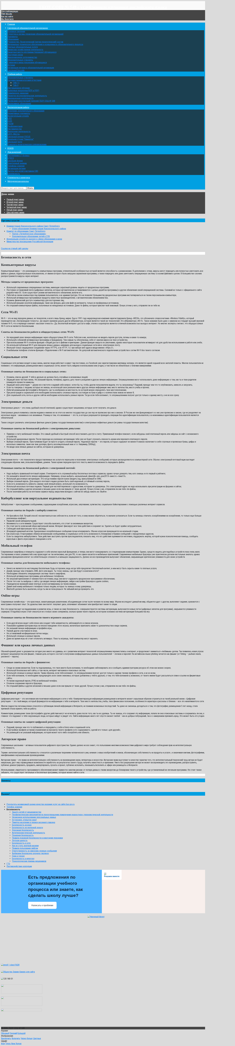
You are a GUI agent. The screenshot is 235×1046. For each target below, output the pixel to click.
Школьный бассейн (15, 70)
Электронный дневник (17, 163)
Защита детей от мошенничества (26, 812)
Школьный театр (14, 142)
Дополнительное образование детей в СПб (31, 236)
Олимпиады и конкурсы (18, 177)
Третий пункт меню (15, 204)
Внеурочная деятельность (18, 131)
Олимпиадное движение (18, 93)
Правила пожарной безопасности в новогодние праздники (37, 838)
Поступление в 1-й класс (18, 155)
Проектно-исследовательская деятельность (27, 95)
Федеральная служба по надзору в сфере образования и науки (34, 239)
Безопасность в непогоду (23, 858)
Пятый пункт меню (15, 210)
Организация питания (16, 168)
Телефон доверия (14, 807)
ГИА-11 (16, 82)
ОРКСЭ (10, 158)
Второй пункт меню (15, 202)
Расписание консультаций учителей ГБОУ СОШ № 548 (31, 101)
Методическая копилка (18, 181)
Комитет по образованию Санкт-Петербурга (26, 231)
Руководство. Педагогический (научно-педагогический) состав (35, 42)
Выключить (6, 1038)
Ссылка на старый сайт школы (14, 248)
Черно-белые (27, 1038)
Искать (30, 188)
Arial (3, 1043)
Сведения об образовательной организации (27, 27)
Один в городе (18, 856)
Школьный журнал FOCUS (18, 136)
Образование (13, 39)
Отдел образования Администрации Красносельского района (39, 228)
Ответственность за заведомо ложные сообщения (34, 851)
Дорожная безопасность (23, 830)
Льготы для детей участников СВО (22, 171)
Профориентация (14, 126)
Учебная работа (14, 74)
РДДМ (10, 123)
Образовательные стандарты (20, 60)
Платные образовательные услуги (22, 47)
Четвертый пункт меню (17, 207)
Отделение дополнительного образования (25, 111)
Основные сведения (16, 31)
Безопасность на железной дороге (27, 827)
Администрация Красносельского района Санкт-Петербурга (33, 226)
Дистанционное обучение (18, 88)
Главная (11, 24)
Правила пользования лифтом (25, 848)
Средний (13, 1033)
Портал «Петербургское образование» (29, 234)
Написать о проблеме (42, 905)
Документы (12, 36)
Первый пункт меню (15, 199)
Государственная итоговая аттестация (24, 80)
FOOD (10, 148)
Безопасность (13, 173)
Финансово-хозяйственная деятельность (25, 49)
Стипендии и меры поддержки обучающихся (27, 62)
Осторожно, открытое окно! (24, 820)
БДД (9, 118)
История (11, 65)
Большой (21, 1033)
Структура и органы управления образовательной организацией (35, 34)
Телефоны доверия (15, 166)
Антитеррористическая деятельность (28, 832)
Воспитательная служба (18, 116)
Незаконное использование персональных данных (34, 817)
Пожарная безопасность (23, 835)
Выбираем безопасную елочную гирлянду (30, 853)
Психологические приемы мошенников (29, 861)
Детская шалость (19, 840)
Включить (16, 1038)
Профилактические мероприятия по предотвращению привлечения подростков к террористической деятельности (62, 814)
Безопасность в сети (21, 843)
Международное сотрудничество (22, 57)
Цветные (37, 1038)
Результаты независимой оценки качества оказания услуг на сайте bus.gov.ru (41, 804)
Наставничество (14, 129)
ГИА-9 (15, 85)
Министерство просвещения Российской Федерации (30, 241)
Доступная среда (15, 54)
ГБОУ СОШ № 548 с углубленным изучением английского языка (103, 7)
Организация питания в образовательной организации (30, 67)
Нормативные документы (18, 113)
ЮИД (9, 121)
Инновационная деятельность (20, 98)
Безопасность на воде (22, 825)
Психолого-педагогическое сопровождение (27, 144)
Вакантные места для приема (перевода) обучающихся (31, 52)
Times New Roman (13, 1043)
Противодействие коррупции (19, 866)
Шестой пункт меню (15, 212)
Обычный (5, 1033)
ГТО (8, 863)
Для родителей (14, 151)
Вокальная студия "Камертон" (20, 139)
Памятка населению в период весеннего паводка (33, 822)
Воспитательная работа (18, 107)
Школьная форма (15, 160)
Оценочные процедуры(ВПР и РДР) (23, 90)
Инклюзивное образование (19, 103)
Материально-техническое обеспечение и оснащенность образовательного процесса (45, 44)
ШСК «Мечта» (13, 134)
